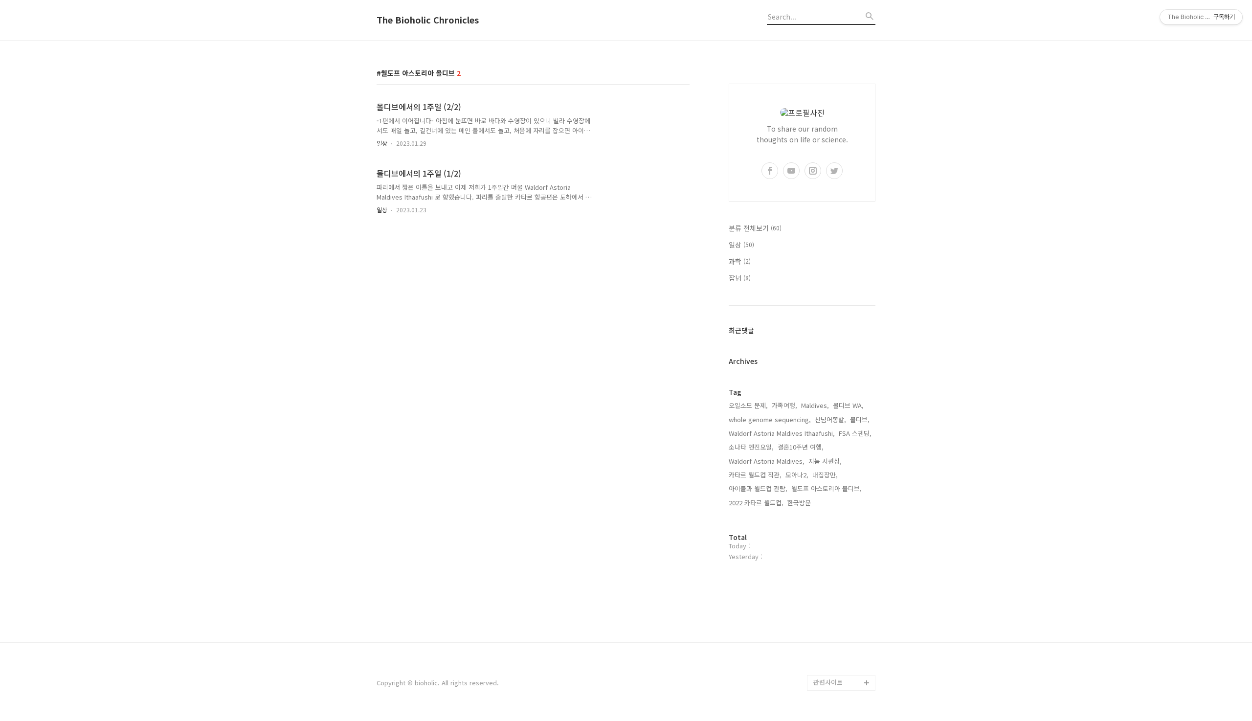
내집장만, (825, 474)
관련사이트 (828, 682)
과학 (740, 261)
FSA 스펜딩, (855, 433)
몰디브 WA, (848, 405)
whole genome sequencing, (770, 419)
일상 (382, 143)
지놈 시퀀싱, (825, 461)
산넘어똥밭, (830, 419)
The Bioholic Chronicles (428, 20)
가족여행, (784, 405)
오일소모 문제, (748, 405)
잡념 (740, 278)
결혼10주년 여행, (801, 446)
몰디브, (860, 419)
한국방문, (800, 502)
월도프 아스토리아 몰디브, (826, 488)
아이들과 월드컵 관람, (758, 488)
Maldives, (815, 405)
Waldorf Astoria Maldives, (767, 461)
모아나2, (796, 474)
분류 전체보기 (755, 228)
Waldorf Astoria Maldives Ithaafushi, (782, 433)
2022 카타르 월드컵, (756, 502)
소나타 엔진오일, (751, 446)
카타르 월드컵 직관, (755, 474)
